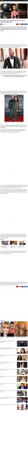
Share (26, 24)
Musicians (7, 2)
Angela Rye (8, 27)
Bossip (3, 91)
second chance (3, 190)
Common (2, 251)
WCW (3, 187)
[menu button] (26, 0)
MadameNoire (2, 236)
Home (1, 2)
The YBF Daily (24, 44)
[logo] (2, 0)
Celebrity (3, 2)
